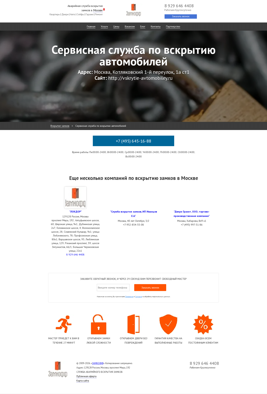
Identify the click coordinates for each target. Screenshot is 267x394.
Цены (116, 26)
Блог (142, 26)
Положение (129, 297)
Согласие (138, 297)
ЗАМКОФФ (97, 363)
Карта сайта (82, 380)
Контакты (156, 26)
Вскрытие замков (59, 125)
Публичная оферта (86, 376)
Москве (98, 10)
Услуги (104, 26)
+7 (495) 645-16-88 (133, 141)
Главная (91, 26)
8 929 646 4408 (75, 254)
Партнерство (173, 26)
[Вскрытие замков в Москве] (133, 11)
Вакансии (130, 26)
